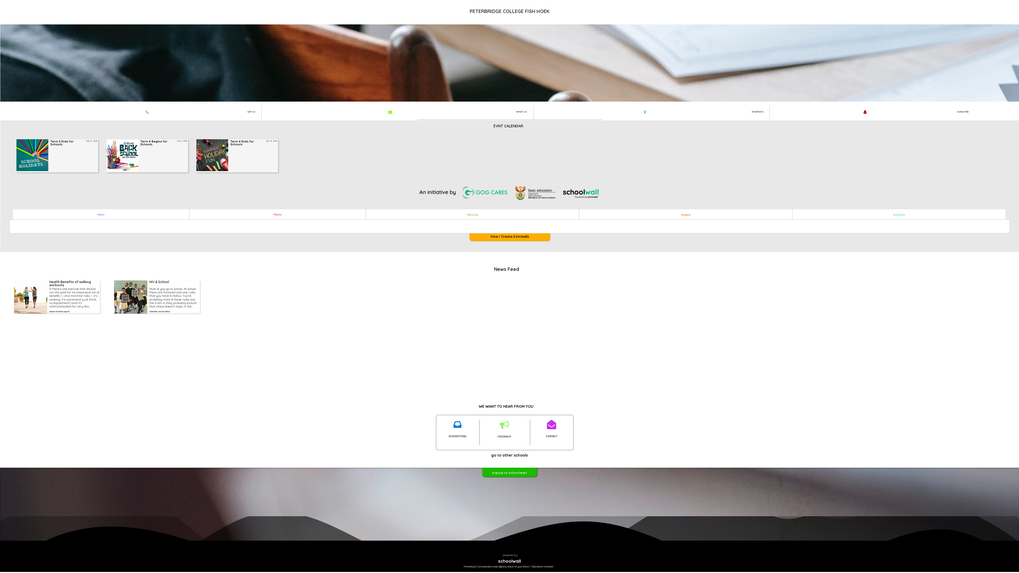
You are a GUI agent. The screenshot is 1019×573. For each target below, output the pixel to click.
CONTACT (551, 436)
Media (278, 214)
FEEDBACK (504, 436)
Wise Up (472, 214)
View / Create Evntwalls (509, 236)
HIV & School (159, 282)
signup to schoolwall (509, 472)
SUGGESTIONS (458, 436)
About (101, 214)
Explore (685, 214)
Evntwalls (899, 214)
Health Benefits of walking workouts (70, 283)
